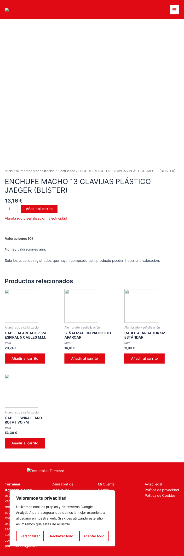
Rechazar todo (61, 536)
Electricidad (66, 171)
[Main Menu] (174, 9)
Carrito (103, 490)
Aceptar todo (93, 536)
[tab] (19, 238)
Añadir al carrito (39, 209)
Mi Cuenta (106, 484)
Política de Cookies (160, 495)
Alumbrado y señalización (35, 171)
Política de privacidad (162, 490)
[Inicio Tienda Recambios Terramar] (45, 470)
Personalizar (30, 536)
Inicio (9, 171)
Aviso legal (153, 484)
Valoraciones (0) (19, 238)
